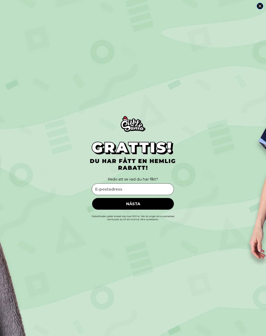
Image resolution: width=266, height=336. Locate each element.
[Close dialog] (260, 6)
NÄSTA (133, 203)
